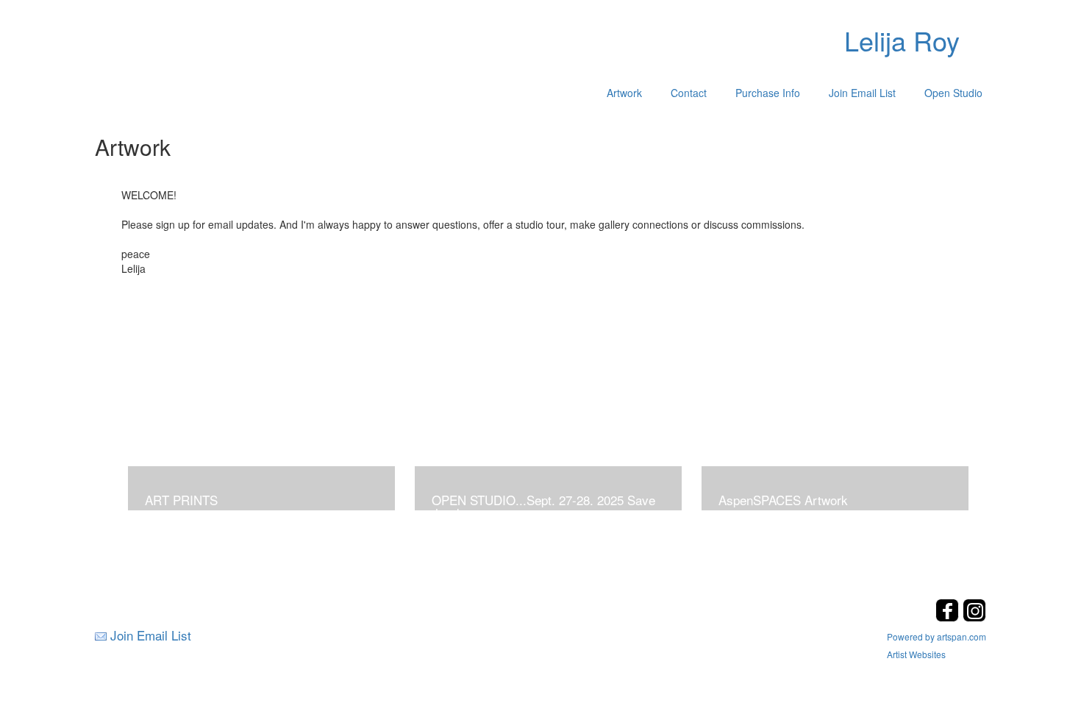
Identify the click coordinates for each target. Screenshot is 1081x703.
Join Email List (862, 92)
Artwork (624, 92)
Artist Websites (916, 654)
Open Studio (953, 92)
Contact (689, 92)
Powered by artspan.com (936, 636)
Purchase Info (767, 92)
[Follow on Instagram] (974, 617)
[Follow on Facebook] (949, 617)
